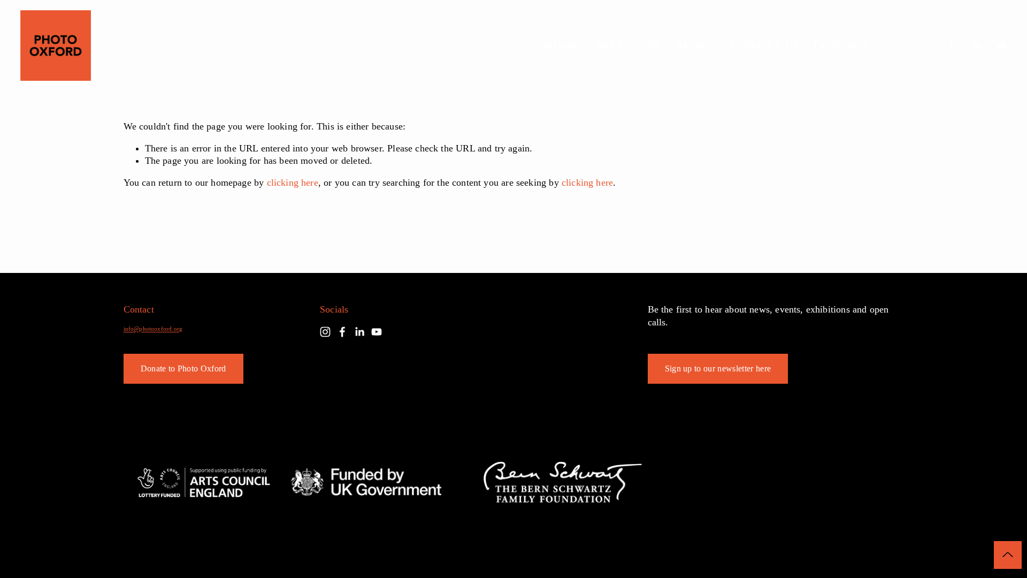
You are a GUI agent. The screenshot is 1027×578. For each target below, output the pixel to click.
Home (562, 45)
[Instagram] (926, 45)
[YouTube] (1001, 45)
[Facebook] (951, 45)
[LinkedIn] (976, 45)
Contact (841, 45)
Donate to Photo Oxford (183, 368)
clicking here (292, 182)
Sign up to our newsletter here (718, 368)
